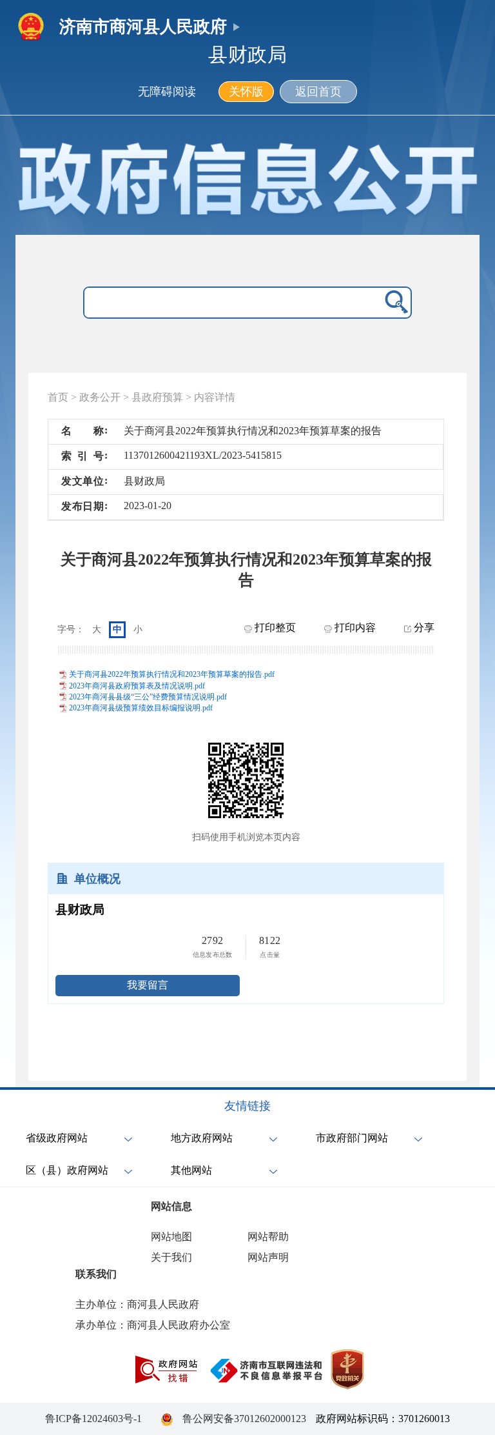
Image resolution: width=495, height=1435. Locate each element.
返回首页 (318, 91)
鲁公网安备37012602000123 (244, 1418)
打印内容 (354, 627)
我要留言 (147, 984)
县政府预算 (157, 397)
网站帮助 (268, 1236)
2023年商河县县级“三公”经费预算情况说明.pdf (148, 696)
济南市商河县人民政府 (143, 26)
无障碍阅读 (167, 91)
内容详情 (214, 397)
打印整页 (274, 627)
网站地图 (171, 1236)
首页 (58, 397)
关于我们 (171, 1257)
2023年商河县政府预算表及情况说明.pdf (137, 685)
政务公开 (100, 397)
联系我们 (96, 1274)
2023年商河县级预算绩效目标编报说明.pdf (141, 707)
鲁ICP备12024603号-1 (93, 1418)
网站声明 (268, 1257)
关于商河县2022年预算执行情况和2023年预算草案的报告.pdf (172, 674)
